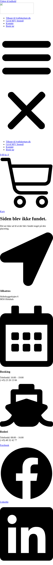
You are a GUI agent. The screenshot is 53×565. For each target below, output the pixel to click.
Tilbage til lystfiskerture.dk (18, 18)
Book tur (10, 26)
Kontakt (9, 23)
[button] (26, 84)
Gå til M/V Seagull (15, 20)
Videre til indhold (8, 1)
